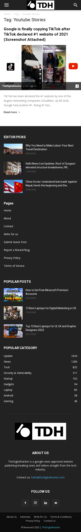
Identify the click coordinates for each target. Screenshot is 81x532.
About (7, 218)
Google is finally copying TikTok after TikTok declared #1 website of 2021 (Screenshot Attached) (37, 34)
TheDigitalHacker (11, 86)
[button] (75, 5)
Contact (8, 226)
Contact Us (49, 520)
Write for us (11, 234)
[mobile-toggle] (6, 5)
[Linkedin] (45, 503)
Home (7, 14)
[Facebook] (25, 503)
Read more (10, 112)
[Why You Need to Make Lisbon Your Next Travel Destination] (13, 149)
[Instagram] (35, 503)
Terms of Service (14, 266)
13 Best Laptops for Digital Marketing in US (51, 308)
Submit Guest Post (15, 242)
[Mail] (56, 503)
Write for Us (40, 516)
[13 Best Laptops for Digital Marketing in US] (13, 312)
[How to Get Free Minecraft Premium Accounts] (13, 294)
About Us (12, 516)
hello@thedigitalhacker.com (48, 477)
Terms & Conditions (61, 516)
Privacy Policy (12, 258)
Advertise (25, 516)
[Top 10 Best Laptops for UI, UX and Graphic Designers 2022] (13, 331)
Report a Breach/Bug (17, 250)
